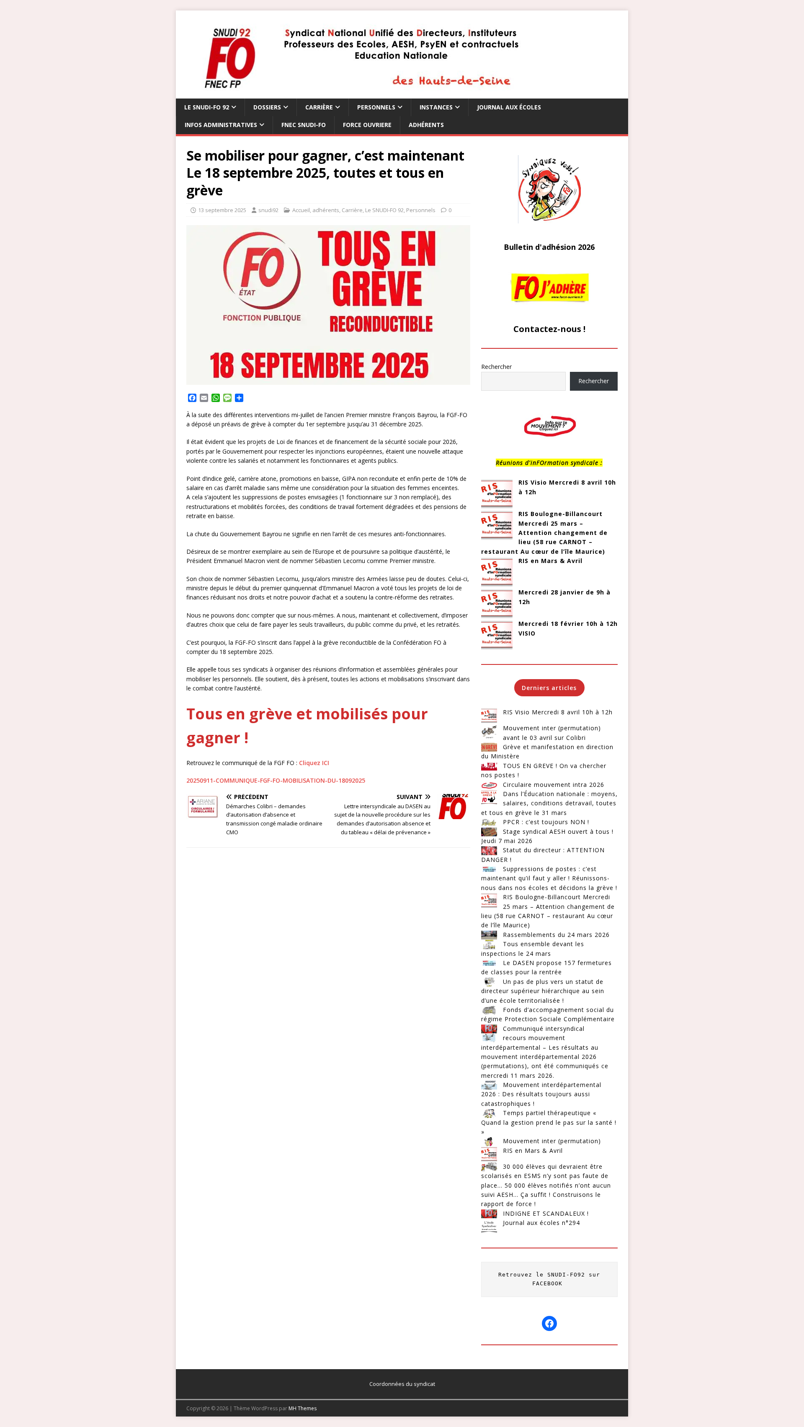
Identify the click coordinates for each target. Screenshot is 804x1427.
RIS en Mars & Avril (550, 561)
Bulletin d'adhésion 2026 (549, 247)
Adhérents (426, 125)
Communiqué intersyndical (544, 1029)
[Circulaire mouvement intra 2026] (489, 784)
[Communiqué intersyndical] (489, 1028)
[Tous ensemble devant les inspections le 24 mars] (489, 944)
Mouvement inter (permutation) (552, 1141)
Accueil (301, 210)
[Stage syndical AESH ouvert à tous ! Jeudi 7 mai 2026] (489, 831)
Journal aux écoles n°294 (541, 1223)
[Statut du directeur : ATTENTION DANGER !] (489, 850)
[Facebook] (549, 1323)
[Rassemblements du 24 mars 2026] (489, 934)
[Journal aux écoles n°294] (489, 1226)
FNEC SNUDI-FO (303, 125)
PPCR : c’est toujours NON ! (546, 822)
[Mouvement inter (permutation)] (489, 1141)
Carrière (319, 107)
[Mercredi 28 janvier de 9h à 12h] (497, 603)
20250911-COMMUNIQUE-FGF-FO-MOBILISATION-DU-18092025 (275, 780)
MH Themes (303, 1408)
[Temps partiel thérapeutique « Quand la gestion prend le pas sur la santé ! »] (489, 1113)
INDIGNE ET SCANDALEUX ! (546, 1213)
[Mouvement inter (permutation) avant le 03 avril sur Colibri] (489, 731)
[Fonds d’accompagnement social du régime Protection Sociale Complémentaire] (489, 1009)
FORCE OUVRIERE (367, 125)
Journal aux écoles (509, 107)
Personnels (376, 107)
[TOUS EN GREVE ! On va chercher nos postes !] (489, 766)
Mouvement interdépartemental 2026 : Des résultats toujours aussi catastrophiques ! (541, 1094)
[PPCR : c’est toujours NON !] (489, 822)
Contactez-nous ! (549, 329)
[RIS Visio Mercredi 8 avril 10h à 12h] (497, 493)
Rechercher (496, 367)
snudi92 (268, 210)
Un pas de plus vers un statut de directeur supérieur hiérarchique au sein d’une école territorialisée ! (542, 991)
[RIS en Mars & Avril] (497, 572)
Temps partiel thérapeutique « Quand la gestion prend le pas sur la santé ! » (548, 1122)
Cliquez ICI (314, 763)
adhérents (325, 210)
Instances (436, 107)
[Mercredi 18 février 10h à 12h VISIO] (497, 635)
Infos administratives (221, 125)
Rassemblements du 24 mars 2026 (556, 935)
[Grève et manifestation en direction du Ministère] (489, 747)
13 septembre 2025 (222, 210)
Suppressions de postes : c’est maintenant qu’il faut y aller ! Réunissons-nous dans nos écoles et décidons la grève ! (549, 878)
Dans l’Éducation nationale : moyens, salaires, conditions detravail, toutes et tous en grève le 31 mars (549, 803)
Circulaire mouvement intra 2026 (553, 785)
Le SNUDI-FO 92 (206, 107)
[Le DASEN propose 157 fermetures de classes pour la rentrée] (489, 963)
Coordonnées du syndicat (402, 1384)
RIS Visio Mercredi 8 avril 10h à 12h (558, 712)
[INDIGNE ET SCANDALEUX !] (489, 1213)
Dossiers (267, 107)
